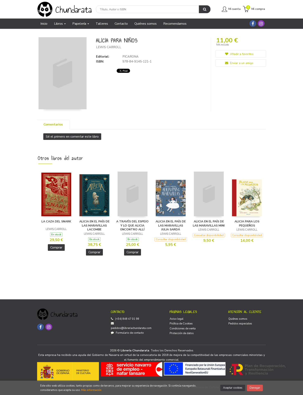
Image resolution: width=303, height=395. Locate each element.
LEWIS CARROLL (108, 47)
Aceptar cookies (232, 388)
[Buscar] (204, 9)
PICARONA (130, 57)
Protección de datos (182, 333)
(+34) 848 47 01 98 (127, 319)
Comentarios (53, 124)
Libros (59, 23)
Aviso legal (176, 319)
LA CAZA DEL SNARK (56, 221)
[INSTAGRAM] (261, 23)
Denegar (255, 388)
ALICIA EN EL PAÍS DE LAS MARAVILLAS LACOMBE (94, 225)
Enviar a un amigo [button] (241, 63)
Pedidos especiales (240, 323)
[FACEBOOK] (252, 23)
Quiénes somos (237, 319)
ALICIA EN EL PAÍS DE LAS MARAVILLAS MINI (209, 224)
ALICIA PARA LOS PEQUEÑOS (247, 224)
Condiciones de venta (183, 328)
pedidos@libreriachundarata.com (131, 328)
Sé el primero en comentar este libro (72, 136)
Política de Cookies (181, 323)
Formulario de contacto (130, 333)
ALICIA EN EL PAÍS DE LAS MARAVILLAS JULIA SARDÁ (171, 225)
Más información (91, 390)
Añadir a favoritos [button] (241, 54)
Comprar (56, 247)
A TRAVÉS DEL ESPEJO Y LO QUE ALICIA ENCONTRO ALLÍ (132, 225)
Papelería (79, 23)
